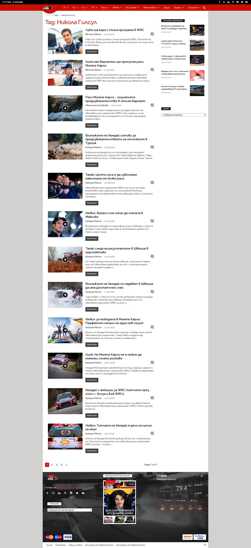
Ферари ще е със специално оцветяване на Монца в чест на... (175, 74)
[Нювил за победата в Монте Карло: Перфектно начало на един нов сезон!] (65, 330)
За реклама (60, 545)
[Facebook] (219, 2)
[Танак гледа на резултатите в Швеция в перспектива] (65, 260)
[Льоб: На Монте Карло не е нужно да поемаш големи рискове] (65, 366)
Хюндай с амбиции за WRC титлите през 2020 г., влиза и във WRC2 (117, 392)
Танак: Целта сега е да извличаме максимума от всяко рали (111, 176)
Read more (92, 52)
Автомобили (150, 7)
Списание (193, 7)
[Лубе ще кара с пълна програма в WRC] (65, 41)
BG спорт (131, 7)
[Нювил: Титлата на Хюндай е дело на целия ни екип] (65, 437)
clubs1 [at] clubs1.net (67, 487)
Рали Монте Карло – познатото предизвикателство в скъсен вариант (115, 99)
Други (167, 7)
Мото (116, 7)
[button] (204, 7)
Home (48, 15)
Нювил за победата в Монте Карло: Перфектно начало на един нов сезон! (114, 321)
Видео (178, 7)
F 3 (83, 7)
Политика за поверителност (99, 545)
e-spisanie (18, 2)
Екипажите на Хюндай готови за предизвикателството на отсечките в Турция (116, 139)
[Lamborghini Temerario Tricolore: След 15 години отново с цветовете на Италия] (197, 45)
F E (93, 7)
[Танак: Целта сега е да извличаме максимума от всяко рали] (65, 186)
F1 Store (6, 2)
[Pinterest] (233, 2)
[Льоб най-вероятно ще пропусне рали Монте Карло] (65, 73)
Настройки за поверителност (130, 545)
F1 (65, 7)
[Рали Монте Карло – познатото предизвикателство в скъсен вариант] (65, 108)
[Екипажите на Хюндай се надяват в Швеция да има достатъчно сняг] (65, 295)
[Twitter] (242, 2)
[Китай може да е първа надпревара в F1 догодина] (197, 90)
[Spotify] (237, 2)
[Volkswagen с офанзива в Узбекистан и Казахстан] (197, 60)
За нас (49, 545)
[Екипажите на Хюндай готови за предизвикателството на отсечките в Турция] (65, 147)
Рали (103, 7)
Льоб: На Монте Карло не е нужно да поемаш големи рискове (113, 356)
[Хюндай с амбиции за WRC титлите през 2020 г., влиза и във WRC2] (65, 401)
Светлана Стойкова (96, 105)
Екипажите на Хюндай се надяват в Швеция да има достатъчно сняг (119, 285)
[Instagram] (224, 2)
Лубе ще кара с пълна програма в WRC (114, 30)
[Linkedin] (228, 2)
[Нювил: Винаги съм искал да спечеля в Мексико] (65, 224)
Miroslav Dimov (93, 34)
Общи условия (75, 545)
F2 (74, 7)
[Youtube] (246, 2)
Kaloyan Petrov (93, 147)
